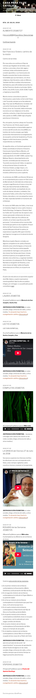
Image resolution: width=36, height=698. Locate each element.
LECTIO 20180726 (11, 324)
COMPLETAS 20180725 (13, 388)
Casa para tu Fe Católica (15, 4)
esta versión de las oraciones (18, 581)
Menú (19, 15)
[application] (18, 429)
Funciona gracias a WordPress (12, 693)
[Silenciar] (25, 429)
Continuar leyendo (9, 42)
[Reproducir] (5, 429)
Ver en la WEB (8, 35)
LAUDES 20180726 (11, 296)
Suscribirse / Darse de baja (24, 35)
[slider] (29, 428)
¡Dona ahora (23, 314)
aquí (12, 286)
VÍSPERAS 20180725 (12, 664)
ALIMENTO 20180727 (12, 31)
